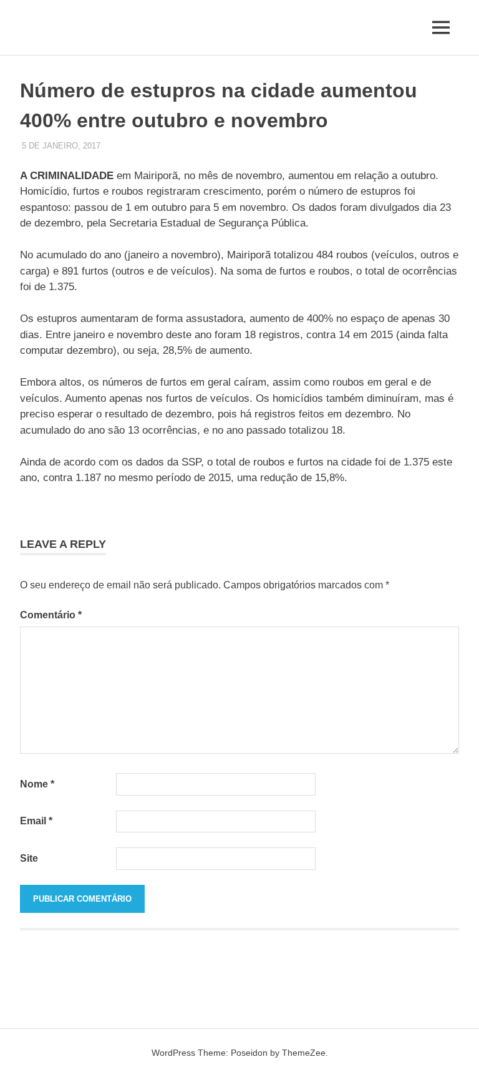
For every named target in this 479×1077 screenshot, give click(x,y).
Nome (37, 784)
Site (29, 858)
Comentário (51, 615)
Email (36, 821)
